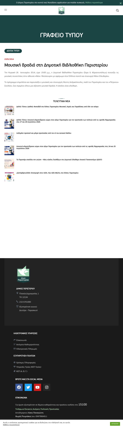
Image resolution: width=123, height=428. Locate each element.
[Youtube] (37, 387)
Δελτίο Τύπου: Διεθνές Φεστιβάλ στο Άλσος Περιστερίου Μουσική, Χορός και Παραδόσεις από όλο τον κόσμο (57, 107)
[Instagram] (46, 387)
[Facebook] (19, 387)
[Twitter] (28, 387)
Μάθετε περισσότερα (94, 3)
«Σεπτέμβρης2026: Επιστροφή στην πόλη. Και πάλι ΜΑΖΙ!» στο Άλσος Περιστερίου (47, 173)
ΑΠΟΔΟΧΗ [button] (115, 424)
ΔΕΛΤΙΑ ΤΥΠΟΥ (13, 51)
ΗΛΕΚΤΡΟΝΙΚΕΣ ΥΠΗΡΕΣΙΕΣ (25, 334)
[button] (117, 10)
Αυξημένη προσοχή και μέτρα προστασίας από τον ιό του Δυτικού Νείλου (43, 133)
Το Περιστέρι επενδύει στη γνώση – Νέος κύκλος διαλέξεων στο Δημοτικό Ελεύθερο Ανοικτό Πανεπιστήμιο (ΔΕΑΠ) (59, 160)
